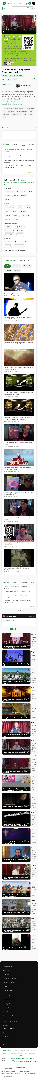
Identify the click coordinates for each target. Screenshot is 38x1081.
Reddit (7, 1045)
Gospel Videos (7, 1008)
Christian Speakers (9, 1016)
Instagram (8, 1037)
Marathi (16, 195)
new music (11, 111)
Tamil (16, 191)
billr (4, 111)
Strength (7, 215)
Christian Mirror (11, 616)
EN (20, 3)
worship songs (19, 108)
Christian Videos (9, 1076)
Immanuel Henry (9, 250)
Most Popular (11, 261)
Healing (28, 207)
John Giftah (8, 242)
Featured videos (6, 104)
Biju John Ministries (30, 1073)
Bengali (23, 195)
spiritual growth (16, 114)
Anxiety (20, 207)
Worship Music (7, 1004)
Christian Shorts (17, 104)
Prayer (7, 211)
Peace (14, 211)
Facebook (7, 1033)
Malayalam (8, 191)
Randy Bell (8, 246)
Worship (16, 219)
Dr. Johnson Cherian (21, 242)
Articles (5, 1025)
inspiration (6, 114)
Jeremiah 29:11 (9, 231)
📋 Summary (5, 144)
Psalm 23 (20, 231)
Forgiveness (22, 211)
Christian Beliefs (8, 990)
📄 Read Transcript (7, 102)
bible (4, 117)
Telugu (23, 191)
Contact (5, 986)
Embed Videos (7, 996)
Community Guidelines (10, 978)
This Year (8, 270)
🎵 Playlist (32, 144)
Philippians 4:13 (18, 226)
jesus (30, 114)
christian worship (22, 111)
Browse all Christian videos (22, 102)
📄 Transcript (23, 144)
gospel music (30, 108)
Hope (6, 207)
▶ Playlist (32, 582)
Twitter (7, 1041)
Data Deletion (7, 966)
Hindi (30, 191)
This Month (26, 266)
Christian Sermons (9, 1000)
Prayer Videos (7, 1012)
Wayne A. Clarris (19, 246)
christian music (7, 108)
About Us (6, 970)
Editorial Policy (7, 974)
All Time (17, 270)
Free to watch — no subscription (13, 75)
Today (7, 266)
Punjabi (7, 199)
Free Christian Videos (10, 1021)
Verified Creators (8, 982)
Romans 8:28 (9, 235)
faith (31, 111)
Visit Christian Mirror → (9, 620)
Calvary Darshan (24, 1071)
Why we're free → (19, 1055)
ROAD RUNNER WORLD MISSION (11, 1073)
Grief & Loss (25, 215)
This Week (16, 266)
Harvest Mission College (8, 1071)
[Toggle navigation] (4, 8)
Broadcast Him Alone (29, 1061)
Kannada (7, 195)
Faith (13, 207)
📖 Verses (14, 144)
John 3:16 (8, 226)
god (25, 114)
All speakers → (22, 250)
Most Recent (24, 261)
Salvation (7, 219)
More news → (31, 624)
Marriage (16, 215)
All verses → (19, 235)
